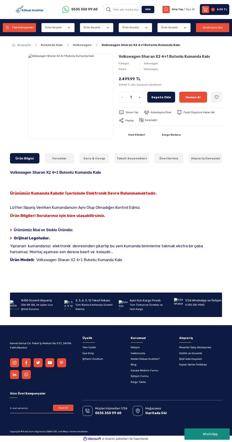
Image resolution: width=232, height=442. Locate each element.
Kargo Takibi (138, 382)
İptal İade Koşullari (190, 358)
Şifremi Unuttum (92, 358)
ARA (148, 9)
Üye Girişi (88, 353)
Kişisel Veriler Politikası (193, 364)
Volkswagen (151, 63)
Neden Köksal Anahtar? (145, 358)
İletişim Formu (140, 376)
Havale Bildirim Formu (144, 370)
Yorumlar (59, 158)
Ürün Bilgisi (24, 158)
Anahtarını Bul (213, 27)
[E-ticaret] (115, 439)
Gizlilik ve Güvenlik (190, 353)
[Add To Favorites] (216, 97)
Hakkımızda (138, 353)
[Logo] (30, 9)
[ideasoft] (92, 439)
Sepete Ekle (161, 97)
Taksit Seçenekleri (131, 158)
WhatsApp (210, 434)
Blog (133, 364)
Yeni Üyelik (89, 347)
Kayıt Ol (63, 407)
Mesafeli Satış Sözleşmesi (195, 347)
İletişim (135, 347)
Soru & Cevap (94, 158)
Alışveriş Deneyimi (205, 158)
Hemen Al (193, 97)
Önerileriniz (168, 158)
